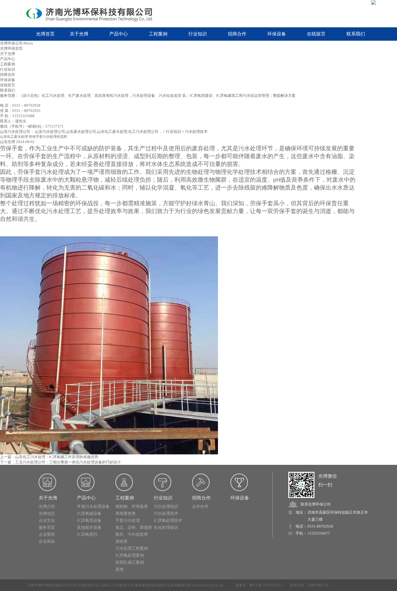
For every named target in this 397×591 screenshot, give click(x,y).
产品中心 (118, 33)
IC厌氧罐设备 (89, 513)
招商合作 (237, 33)
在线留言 (316, 33)
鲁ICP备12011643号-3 (265, 585)
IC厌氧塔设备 (89, 520)
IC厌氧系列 (87, 534)
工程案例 (158, 33)
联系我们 (355, 33)
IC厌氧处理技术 (168, 520)
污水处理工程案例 (131, 548)
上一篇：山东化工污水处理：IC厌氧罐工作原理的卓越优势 (49, 457)
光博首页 (45, 33)
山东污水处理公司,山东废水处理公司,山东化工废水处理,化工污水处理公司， (98, 131)
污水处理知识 (166, 506)
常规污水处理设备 (93, 506)
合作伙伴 (200, 506)
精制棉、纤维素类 (131, 506)
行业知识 (197, 33)
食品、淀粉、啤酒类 (133, 527)
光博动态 (47, 513)
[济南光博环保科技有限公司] (94, 14)
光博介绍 (47, 506)
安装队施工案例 (129, 562)
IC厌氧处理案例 (129, 555)
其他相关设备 (89, 527)
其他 (119, 569)
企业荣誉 (47, 534)
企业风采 (47, 541)
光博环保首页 (11, 48)
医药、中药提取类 (131, 534)
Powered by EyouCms (207, 585)
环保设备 (276, 33)
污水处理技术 (196, 131)
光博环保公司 (317, 585)
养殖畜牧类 (125, 513)
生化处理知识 (166, 527)
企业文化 (47, 520)
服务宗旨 (47, 527)
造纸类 (121, 541)
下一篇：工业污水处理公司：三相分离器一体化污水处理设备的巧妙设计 (60, 462)
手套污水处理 (127, 520)
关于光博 (79, 33)
